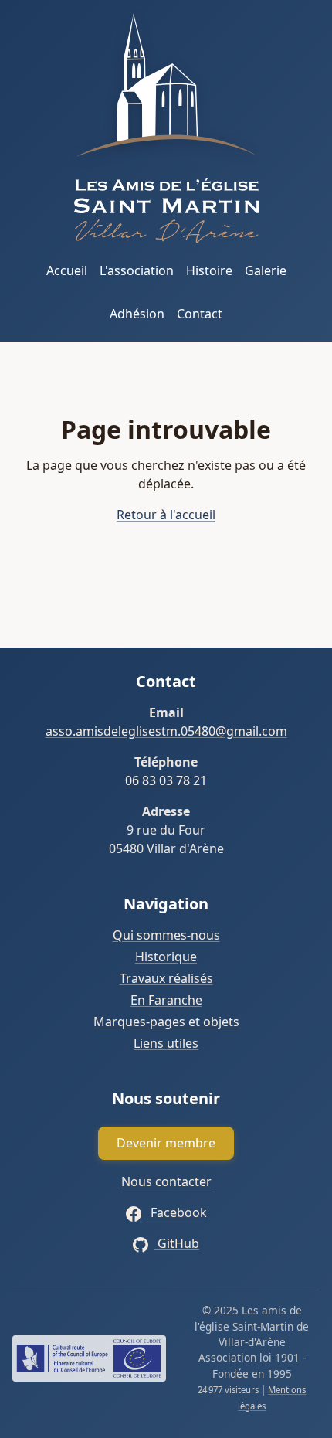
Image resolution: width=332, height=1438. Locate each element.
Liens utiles (166, 1043)
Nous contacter (166, 1181)
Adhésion (137, 313)
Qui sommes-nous (166, 934)
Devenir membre (166, 1142)
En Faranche (166, 999)
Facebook (177, 1212)
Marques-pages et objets (166, 1021)
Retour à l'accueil (166, 514)
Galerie (265, 270)
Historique (166, 956)
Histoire (209, 270)
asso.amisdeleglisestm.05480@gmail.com (166, 730)
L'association (137, 270)
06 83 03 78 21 (166, 780)
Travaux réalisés (166, 978)
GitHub (176, 1243)
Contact (199, 313)
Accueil (66, 270)
